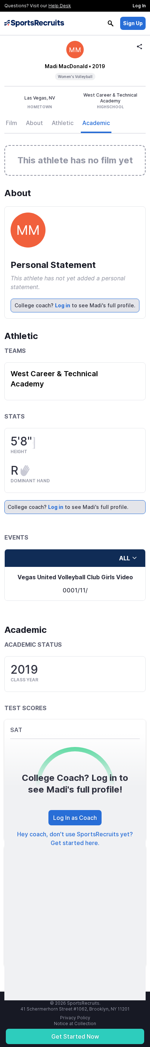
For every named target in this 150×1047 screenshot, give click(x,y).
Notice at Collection (75, 1023)
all (124, 558)
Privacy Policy (75, 1017)
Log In (139, 5)
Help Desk (59, 5)
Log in (62, 305)
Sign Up (133, 23)
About (34, 123)
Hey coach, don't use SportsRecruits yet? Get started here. (75, 838)
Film (11, 123)
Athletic (63, 123)
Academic (96, 123)
